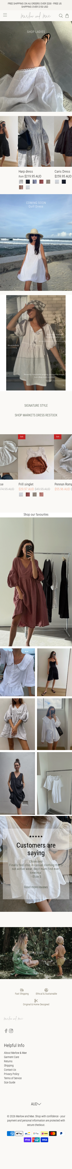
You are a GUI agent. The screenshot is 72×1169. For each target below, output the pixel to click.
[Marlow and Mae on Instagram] (11, 1031)
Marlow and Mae (25, 1116)
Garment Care (11, 1057)
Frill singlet (26, 484)
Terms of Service (13, 1078)
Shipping (9, 1065)
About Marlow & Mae (15, 1052)
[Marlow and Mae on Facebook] (6, 1031)
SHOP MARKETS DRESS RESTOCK (36, 415)
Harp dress (26, 171)
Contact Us (10, 1069)
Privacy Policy (11, 1074)
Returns (8, 1061)
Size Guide (9, 1082)
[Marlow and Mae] (36, 15)
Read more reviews (36, 887)
